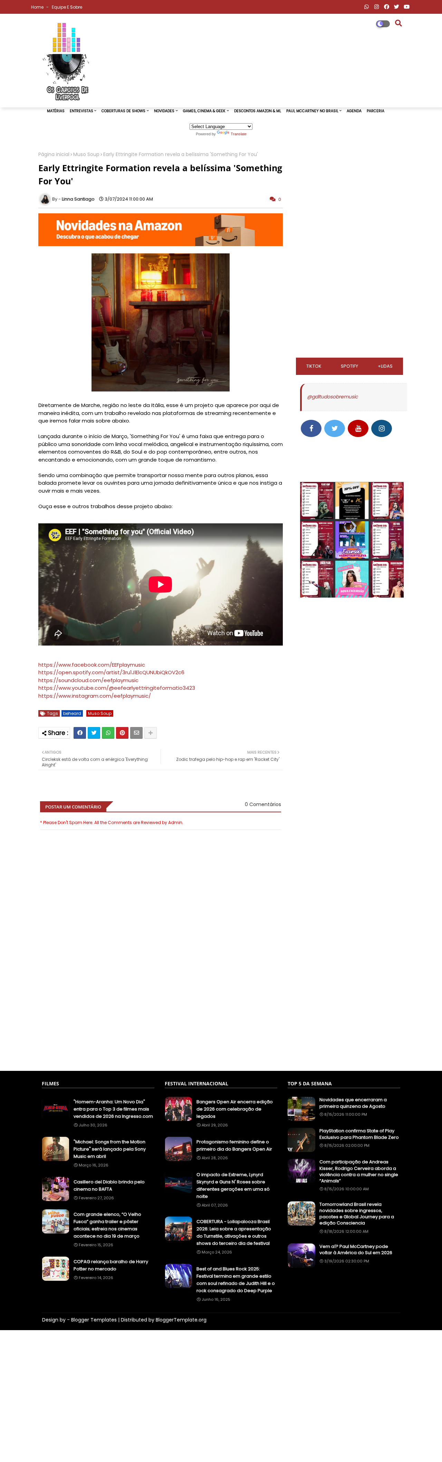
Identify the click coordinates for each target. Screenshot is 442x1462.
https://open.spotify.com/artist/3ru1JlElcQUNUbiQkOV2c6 (111, 672)
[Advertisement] (160, 1031)
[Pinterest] (122, 733)
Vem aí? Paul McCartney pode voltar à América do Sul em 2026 (355, 1249)
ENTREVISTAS (81, 111)
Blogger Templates (94, 1319)
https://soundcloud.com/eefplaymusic (88, 680)
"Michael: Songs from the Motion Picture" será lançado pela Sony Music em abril (110, 1149)
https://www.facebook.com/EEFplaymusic (91, 664)
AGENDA (354, 111)
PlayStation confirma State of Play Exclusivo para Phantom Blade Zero (359, 1134)
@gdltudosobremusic (332, 396)
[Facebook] (80, 733)
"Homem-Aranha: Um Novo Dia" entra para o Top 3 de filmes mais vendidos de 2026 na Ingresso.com (113, 1109)
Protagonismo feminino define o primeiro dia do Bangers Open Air (234, 1145)
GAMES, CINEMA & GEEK (204, 111)
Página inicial (53, 154)
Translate (239, 134)
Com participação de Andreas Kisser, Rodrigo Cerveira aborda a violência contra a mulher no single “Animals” (358, 1171)
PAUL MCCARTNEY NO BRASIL (312, 111)
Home (38, 7)
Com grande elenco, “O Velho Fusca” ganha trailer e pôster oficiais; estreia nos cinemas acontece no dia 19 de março (107, 1225)
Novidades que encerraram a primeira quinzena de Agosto (353, 1103)
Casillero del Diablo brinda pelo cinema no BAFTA (109, 1185)
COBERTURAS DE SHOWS (123, 111)
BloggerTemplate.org (181, 1319)
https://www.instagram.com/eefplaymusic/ (94, 695)
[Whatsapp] (108, 733)
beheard (72, 713)
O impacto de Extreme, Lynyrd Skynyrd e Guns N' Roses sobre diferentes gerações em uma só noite (233, 1185)
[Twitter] (94, 733)
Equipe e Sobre (67, 7)
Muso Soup (86, 154)
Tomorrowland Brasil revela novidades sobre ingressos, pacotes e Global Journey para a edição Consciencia (356, 1214)
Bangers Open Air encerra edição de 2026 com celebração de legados (234, 1109)
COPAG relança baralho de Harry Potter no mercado (111, 1265)
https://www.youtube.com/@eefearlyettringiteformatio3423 (116, 687)
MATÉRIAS (56, 111)
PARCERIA (375, 111)
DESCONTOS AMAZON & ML (257, 111)
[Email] (136, 733)
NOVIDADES (164, 111)
